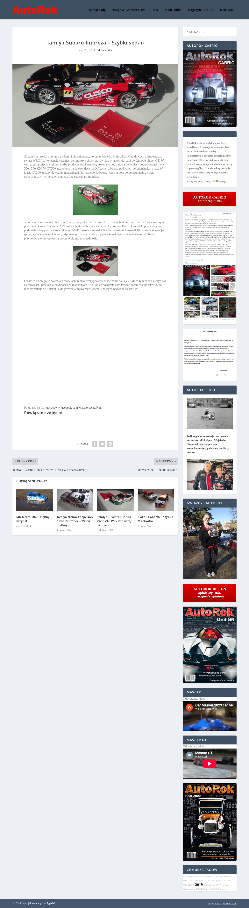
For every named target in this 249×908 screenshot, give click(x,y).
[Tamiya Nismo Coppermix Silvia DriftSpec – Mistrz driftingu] (75, 500)
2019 (199, 885)
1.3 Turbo (206, 876)
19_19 (217, 880)
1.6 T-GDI (209, 880)
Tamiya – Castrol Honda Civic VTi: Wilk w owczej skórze (114, 521)
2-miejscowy (209, 885)
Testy (155, 10)
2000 (201, 880)
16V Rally (187, 876)
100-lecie (197, 876)
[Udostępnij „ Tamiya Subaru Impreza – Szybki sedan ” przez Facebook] (94, 444)
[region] (210, 543)
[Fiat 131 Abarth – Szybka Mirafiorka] (156, 500)
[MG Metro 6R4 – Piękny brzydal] (34, 500)
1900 (185, 880)
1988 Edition (202, 889)
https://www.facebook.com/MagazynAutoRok (73, 407)
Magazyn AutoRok (200, 10)
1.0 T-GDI (217, 876)
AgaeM (51, 903)
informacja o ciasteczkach (222, 903)
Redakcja (227, 10)
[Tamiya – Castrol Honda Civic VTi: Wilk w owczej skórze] (115, 500)
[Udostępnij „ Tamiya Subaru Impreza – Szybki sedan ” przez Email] (102, 444)
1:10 (190, 880)
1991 (223, 880)
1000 (229, 880)
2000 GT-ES (188, 885)
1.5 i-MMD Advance (218, 889)
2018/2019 (227, 876)
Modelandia (172, 10)
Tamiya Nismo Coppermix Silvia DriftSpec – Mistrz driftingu (75, 521)
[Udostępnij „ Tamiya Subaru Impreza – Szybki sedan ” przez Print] (110, 444)
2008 (195, 880)
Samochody (97, 10)
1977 (218, 885)
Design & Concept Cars (128, 10)
